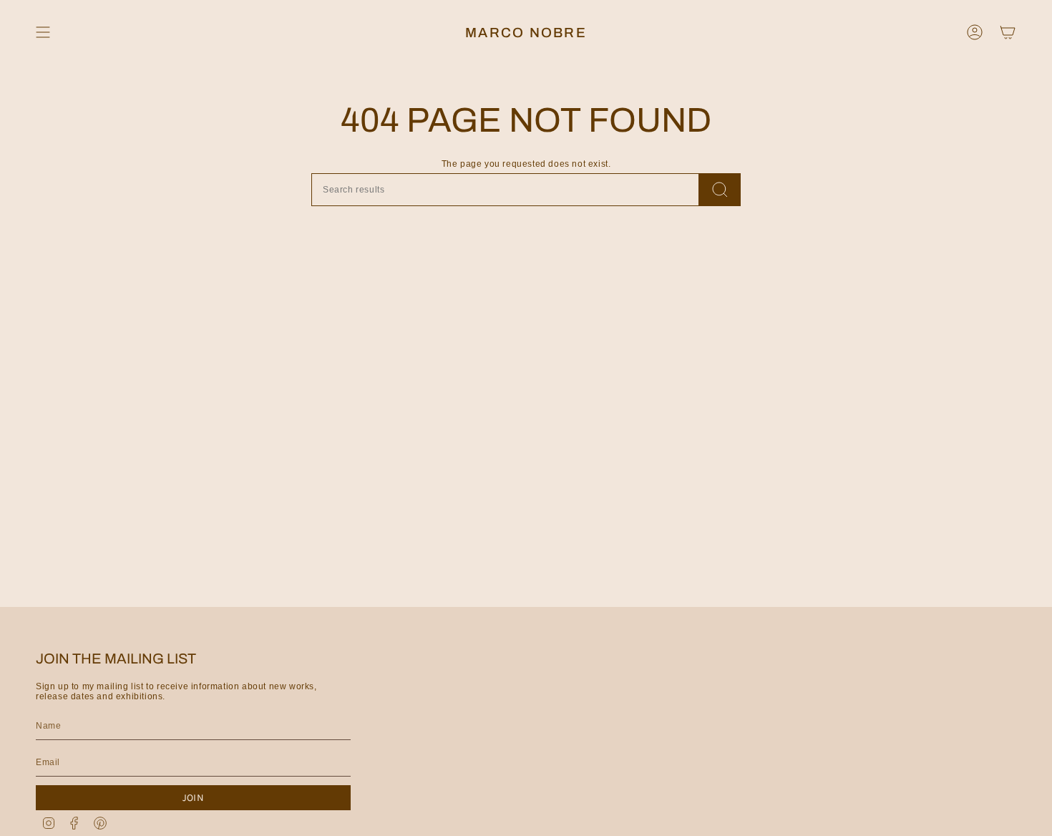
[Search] (720, 189)
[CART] (1007, 32)
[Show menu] (43, 32)
